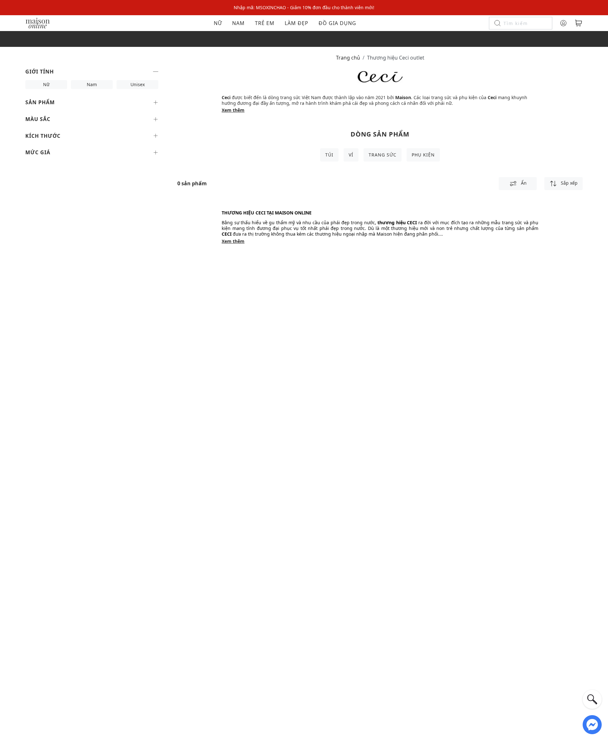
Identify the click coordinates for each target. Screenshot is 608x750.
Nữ (218, 23)
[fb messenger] (592, 724)
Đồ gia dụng (337, 23)
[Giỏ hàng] (578, 23)
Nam (238, 23)
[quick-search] (592, 699)
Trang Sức (382, 155)
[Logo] (37, 23)
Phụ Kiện (423, 155)
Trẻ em (265, 23)
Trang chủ (348, 57)
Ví (351, 155)
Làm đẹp (296, 23)
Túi (329, 155)
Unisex (137, 84)
